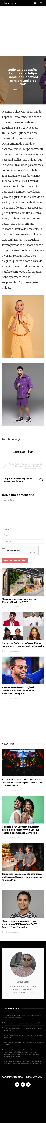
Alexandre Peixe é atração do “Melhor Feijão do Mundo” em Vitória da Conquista (19, 690)
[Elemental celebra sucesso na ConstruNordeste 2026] (23, 582)
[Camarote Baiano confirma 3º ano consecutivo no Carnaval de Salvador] (23, 626)
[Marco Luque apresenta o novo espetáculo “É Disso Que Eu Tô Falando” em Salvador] (23, 904)
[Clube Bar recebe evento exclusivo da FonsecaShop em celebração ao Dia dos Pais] (23, 857)
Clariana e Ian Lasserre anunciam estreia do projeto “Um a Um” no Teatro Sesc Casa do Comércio (20, 829)
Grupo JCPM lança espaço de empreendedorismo (18, 480)
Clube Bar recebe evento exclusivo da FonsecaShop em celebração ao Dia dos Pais (22, 877)
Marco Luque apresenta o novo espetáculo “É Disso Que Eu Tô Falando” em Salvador (19, 924)
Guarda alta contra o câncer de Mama (29, 1023)
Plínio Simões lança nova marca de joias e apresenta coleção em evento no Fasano (25, 466)
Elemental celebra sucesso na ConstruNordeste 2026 (19, 601)
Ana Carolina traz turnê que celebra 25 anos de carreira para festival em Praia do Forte (22, 782)
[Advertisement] (23, 31)
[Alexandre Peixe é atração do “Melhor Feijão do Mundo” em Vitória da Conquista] (23, 670)
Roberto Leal (8, 1015)
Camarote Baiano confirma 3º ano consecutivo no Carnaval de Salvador (23, 645)
